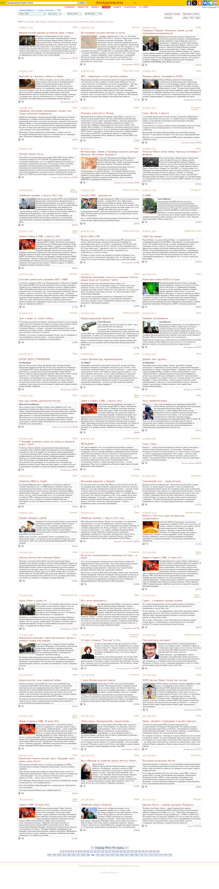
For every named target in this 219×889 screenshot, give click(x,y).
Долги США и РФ (90, 236)
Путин (76, 22)
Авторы (168, 17)
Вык (198, 17)
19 (117, 851)
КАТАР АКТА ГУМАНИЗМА (34, 359)
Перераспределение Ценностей (97, 318)
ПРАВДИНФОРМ (109, 3)
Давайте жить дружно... (155, 359)
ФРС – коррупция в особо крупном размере (104, 76)
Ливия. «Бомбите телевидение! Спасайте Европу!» (170, 721)
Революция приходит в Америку (98, 481)
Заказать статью (172, 14)
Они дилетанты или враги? (157, 640)
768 (131, 855)
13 (95, 851)
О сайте (143, 7)
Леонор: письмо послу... (32, 154)
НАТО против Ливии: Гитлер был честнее (165, 680)
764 (112, 855)
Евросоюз (57, 22)
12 (91, 851)
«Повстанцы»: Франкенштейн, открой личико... (106, 721)
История (136, 27)
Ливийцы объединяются (155, 318)
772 (150, 855)
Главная (69, 7)
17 (110, 851)
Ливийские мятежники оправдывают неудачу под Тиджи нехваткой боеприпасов (45, 112)
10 (84, 851)
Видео (95, 7)
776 (170, 855)
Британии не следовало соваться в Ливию (41, 76)
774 (160, 855)
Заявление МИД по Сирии (33, 481)
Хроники (194, 109)
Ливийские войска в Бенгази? (96, 804)
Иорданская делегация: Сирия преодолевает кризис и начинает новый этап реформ (47, 639)
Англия (64, 22)
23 (132, 851)
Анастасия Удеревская (124, 668)
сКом (185, 17)
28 (150, 851)
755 (68, 855)
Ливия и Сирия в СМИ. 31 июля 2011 (162, 557)
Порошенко (84, 22)
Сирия (49, 22)
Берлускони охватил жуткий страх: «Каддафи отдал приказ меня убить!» (46, 759)
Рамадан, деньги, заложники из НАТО (163, 76)
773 (155, 855)
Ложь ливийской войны (155, 400)
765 (117, 855)
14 (99, 851)
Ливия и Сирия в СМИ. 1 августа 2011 (101, 400)
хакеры (110, 22)
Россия (25, 22)
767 (126, 855)
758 (83, 855)
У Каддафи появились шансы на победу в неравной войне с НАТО (46, 443)
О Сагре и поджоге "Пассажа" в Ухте (101, 640)
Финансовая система (131, 71)
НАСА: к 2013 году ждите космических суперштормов (164, 517)
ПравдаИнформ (27, 10)
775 (165, 855)
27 (147, 851)
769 (136, 855)
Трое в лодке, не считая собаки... (36, 318)
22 (128, 851)
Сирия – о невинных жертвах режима (163, 600)
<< (92, 848)
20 (121, 851)
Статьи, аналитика (45, 10)
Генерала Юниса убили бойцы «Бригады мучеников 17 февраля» (172, 153)
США (37, 22)
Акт (192, 17)
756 (73, 855)
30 (158, 851)
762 (102, 855)
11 (88, 851)
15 (102, 851)
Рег (135, 3)
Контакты (130, 7)
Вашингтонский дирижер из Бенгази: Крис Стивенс (46, 32)
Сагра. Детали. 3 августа (156, 113)
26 (143, 851)
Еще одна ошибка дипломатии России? (40, 400)
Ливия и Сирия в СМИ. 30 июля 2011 (39, 721)
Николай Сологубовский (123, 183)
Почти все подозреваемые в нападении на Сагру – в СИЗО (109, 556)
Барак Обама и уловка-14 (32, 600)
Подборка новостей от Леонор (97, 113)
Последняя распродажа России (159, 760)
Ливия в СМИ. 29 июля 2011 (34, 804)
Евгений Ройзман (188, 143)
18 (114, 851)
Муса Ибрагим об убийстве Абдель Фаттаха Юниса (108, 760)
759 (87, 855)
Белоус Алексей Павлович (61, 177)
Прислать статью (191, 14)
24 (136, 851)
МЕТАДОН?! (87, 443)
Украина (43, 22)
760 (92, 855)
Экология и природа (193, 512)
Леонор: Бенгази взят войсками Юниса (39, 557)
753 (59, 855)
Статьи (106, 7)
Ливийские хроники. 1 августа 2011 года (102, 518)
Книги (117, 7)
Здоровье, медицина (131, 438)
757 (78, 855)
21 (125, 851)
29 (154, 851)
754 (63, 855)
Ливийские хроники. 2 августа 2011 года (41, 195)
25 (139, 851)
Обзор (75, 233)
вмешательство (101, 22)
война (92, 22)
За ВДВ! (147, 195)
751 (49, 855)
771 (145, 855)
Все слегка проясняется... (94, 600)
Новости (83, 7)
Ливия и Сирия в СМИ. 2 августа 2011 (39, 236)
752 (54, 855)
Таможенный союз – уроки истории (162, 481)
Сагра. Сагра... (150, 443)
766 (121, 855)
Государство (196, 107)
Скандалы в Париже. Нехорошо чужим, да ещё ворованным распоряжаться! (168, 31)
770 (141, 855)
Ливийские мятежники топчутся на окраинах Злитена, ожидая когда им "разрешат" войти (109, 278)
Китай (31, 22)
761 (97, 855)
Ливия (75, 27)
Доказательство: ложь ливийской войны (40, 680)
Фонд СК (191, 826)
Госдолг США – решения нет (96, 195)
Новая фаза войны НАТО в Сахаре (161, 279)
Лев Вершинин (65, 58)
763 (107, 855)
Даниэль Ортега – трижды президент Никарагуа (168, 804)
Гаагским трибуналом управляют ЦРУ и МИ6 (43, 279)
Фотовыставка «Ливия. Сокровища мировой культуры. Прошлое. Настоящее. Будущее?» (110, 153)
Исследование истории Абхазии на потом (103, 32)
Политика (73, 274)
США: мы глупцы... (153, 236)
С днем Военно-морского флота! (98, 680)
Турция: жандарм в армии (33, 518)
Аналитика (134, 636)
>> (127, 848)
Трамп (70, 22)
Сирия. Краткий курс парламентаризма (101, 359)
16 (106, 851)
